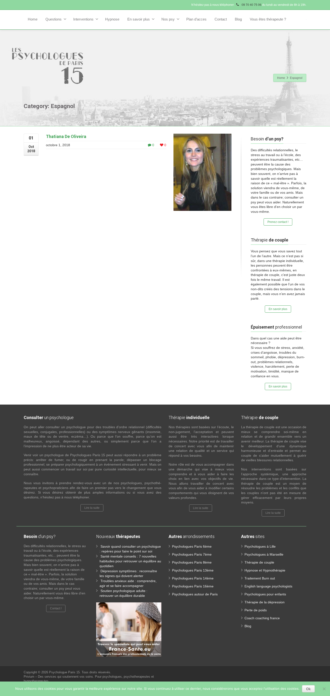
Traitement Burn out (259, 578)
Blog (238, 19)
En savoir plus (138, 19)
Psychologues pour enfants (265, 594)
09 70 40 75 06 (251, 5)
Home (32, 19)
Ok (308, 688)
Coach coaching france (262, 618)
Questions (53, 19)
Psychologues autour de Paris (195, 594)
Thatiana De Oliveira (66, 136)
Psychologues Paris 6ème (192, 546)
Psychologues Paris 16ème (193, 586)
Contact (221, 19)
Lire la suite (92, 508)
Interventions (83, 19)
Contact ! (56, 608)
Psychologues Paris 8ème (192, 562)
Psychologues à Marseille (263, 554)
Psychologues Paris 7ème (192, 554)
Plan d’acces (196, 19)
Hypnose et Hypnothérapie (264, 570)
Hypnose (112, 19)
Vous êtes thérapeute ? (268, 19)
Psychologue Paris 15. (65, 672)
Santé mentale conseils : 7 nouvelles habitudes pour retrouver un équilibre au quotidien (130, 561)
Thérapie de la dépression (264, 602)
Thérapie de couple (259, 562)
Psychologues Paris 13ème (193, 570)
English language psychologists (268, 586)
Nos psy (168, 19)
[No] (324, 688)
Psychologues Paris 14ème (193, 578)
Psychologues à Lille (260, 546)
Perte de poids (255, 610)
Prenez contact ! (277, 222)
